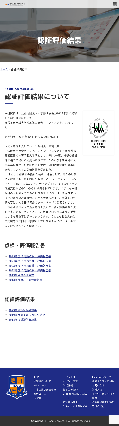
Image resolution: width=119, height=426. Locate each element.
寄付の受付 (98, 406)
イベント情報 (70, 381)
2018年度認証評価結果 (23, 319)
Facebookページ (101, 377)
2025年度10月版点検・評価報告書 (30, 256)
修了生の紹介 (70, 389)
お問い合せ (98, 385)
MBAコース (40, 385)
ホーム (4, 69)
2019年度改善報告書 (21, 275)
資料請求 (97, 389)
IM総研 (38, 397)
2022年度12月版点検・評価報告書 (30, 270)
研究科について (42, 381)
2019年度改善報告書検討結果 (27, 315)
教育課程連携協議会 (103, 402)
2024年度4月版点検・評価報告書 (30, 261)
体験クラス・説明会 (103, 381)
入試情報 (68, 385)
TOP (36, 377)
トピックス (69, 377)
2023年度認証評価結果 (23, 310)
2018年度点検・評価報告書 (25, 280)
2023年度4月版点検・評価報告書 (30, 265)
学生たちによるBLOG (75, 406)
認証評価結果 (70, 402)
